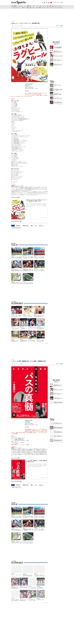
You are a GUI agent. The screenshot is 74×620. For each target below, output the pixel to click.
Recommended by (44, 343)
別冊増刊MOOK (25, 225)
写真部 (28, 7)
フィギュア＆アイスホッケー (16, 7)
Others (33, 7)
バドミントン (56, 7)
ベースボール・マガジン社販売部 (18, 25)
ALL (13, 225)
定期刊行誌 (18, 225)
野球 (39, 7)
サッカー (43, 7)
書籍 (32, 225)
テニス (47, 7)
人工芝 (37, 7)
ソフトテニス (51, 7)
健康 (30, 7)
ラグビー (60, 7)
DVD (36, 225)
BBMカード (23, 7)
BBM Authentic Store (16, 227)
